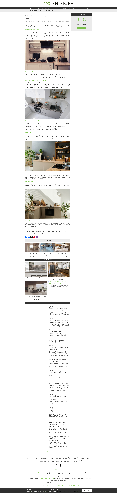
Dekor (80, 8)
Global (56, 469)
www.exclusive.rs (74, 485)
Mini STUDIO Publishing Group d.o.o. (34, 472)
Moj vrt (69, 8)
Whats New (41, 10)
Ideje (76, 8)
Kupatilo (52, 8)
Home (27, 8)
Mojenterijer (28, 457)
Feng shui (85, 8)
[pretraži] (91, 11)
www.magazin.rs (52, 485)
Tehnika (53, 10)
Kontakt (67, 476)
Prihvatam (87, 490)
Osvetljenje (29, 10)
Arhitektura (33, 8)
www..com (66, 482)
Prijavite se (81, 28)
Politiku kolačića (54, 491)
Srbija (60, 469)
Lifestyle (47, 10)
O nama (50, 476)
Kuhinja (57, 8)
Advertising (55, 476)
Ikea (73, 8)
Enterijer (40, 8)
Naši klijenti (61, 476)
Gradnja (63, 8)
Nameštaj (46, 8)
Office (35, 10)
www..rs (57, 482)
